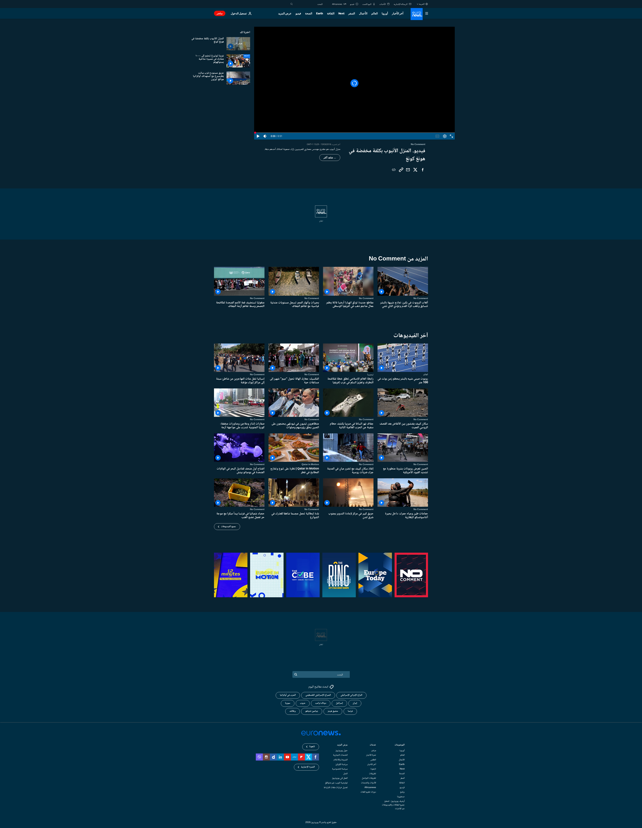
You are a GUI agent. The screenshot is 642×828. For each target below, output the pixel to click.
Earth (319, 13)
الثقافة (330, 13)
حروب (302, 703)
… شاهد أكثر (330, 157)
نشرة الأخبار (371, 755)
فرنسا (350, 711)
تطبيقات (372, 774)
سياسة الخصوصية (340, 769)
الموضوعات (400, 745)
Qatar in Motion (310, 464)
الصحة (308, 13)
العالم (374, 13)
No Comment (420, 298)
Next (341, 13)
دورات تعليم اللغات (368, 792)
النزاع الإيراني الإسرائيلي (351, 695)
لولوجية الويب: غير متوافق (336, 783)
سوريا (287, 703)
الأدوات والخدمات (368, 783)
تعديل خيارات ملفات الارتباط (336, 787)
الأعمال (363, 13)
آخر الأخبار (397, 13)
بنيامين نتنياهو (311, 711)
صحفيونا (401, 797)
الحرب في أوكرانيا (288, 695)
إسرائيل (339, 703)
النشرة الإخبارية (308, 767)
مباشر (220, 13)
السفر (351, 13)
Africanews (370, 787)
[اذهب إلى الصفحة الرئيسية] (417, 14)
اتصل (345, 774)
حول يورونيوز (342, 751)
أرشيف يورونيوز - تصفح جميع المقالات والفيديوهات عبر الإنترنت (393, 804)
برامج (402, 792)
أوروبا (385, 13)
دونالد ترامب (320, 703)
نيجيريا (370, 374)
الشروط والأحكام (341, 760)
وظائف (292, 711)
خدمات (373, 745)
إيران (355, 703)
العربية (421, 4)
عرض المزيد (342, 745)
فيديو (298, 13)
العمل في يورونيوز (340, 778)
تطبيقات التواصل (369, 778)
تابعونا (373, 769)
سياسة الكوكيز (342, 764)
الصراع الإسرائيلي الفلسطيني (318, 695)
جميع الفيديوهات (228, 527)
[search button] (291, 4)
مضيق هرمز (333, 711)
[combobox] (308, 4)
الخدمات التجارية (340, 755)
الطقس (373, 760)
